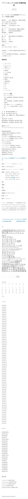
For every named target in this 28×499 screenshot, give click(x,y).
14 (16, 289)
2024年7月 (4, 350)
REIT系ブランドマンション (13, 233)
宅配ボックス (17, 208)
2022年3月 (4, 400)
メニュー (14, 9)
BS (22, 202)
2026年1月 (4, 317)
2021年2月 (4, 423)
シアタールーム (12, 250)
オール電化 (18, 245)
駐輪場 (14, 209)
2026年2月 (4, 316)
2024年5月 (4, 353)
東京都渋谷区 (5, 458)
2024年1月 (4, 360)
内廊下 (7, 208)
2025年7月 (4, 328)
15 (19, 289)
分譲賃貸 (11, 208)
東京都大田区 (5, 446)
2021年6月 (4, 416)
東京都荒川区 (5, 466)
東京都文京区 (5, 448)
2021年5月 (4, 417)
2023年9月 (4, 367)
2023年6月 (4, 373)
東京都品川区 (5, 442)
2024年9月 (4, 346)
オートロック (8, 245)
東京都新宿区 (5, 450)
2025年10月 (4, 323)
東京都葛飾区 (5, 467)
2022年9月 (4, 389)
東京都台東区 (10, 202)
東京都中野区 (5, 435)
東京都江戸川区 (5, 455)
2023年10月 (4, 366)
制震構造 (12, 264)
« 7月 (3, 296)
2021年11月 (4, 407)
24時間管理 (18, 202)
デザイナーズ (16, 206)
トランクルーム (7, 255)
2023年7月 (4, 371)
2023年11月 (4, 364)
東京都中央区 (5, 433)
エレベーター (19, 204)
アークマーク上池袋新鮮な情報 (8, 483)
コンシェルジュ (16, 248)
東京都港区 (4, 460)
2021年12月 (4, 405)
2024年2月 (4, 359)
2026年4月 (4, 312)
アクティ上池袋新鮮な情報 (7, 485)
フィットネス (17, 259)
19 (9, 291)
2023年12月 (4, 362)
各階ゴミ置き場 (20, 264)
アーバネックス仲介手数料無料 (14, 4)
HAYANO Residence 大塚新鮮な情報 (10, 487)
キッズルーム (15, 247)
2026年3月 (4, 314)
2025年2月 (4, 337)
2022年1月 (4, 403)
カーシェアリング (6, 247)
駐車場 (10, 209)
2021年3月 (4, 421)
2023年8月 (4, 369)
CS (2, 204)
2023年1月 (4, 382)
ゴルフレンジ (5, 250)
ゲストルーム (6, 249)
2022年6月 (4, 394)
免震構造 (11, 262)
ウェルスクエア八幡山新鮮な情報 (9, 482)
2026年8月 (4, 305)
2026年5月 (4, 310)
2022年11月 (4, 385)
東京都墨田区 (5, 444)
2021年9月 (4, 410)
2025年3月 (4, 335)
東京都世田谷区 (5, 432)
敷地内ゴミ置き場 (10, 268)
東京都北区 (4, 437)
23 (23, 291)
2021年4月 (4, 419)
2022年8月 (4, 391)
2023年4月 (4, 376)
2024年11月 (4, 342)
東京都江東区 (5, 457)
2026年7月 (4, 307)
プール (23, 258)
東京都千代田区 (5, 439)
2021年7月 (4, 414)
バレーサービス (18, 257)
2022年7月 (4, 392)
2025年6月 (4, 330)
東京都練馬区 (5, 464)
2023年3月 (4, 378)
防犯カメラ (6, 209)
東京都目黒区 (5, 462)
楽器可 (22, 268)
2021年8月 (4, 412)
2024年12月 (4, 341)
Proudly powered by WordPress (8, 496)
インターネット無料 (11, 241)
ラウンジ (4, 208)
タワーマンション (9, 206)
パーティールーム (7, 259)
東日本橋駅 (13, 177)
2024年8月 (4, 348)
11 (5, 289)
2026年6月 (4, 309)
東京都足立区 (5, 471)
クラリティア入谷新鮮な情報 (8, 480)
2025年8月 (4, 326)
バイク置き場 (22, 206)
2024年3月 (4, 357)
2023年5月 (4, 375)
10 (2, 289)
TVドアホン (5, 204)
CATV (24, 202)
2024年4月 (4, 355)
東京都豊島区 (5, 469)
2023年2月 (4, 380)
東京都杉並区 (5, 451)
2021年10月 (4, 408)
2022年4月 (4, 398)
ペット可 (6, 260)
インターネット (12, 204)
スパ (18, 250)
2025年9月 (4, 325)
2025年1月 (4, 339)
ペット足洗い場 (16, 260)
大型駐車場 (6, 266)
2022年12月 (4, 383)
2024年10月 (4, 344)
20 (12, 291)
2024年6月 (4, 351)
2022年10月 (4, 387)
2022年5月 (4, 396)
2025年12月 (4, 319)
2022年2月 (4, 401)
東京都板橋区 (5, 453)
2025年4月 (4, 334)
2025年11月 (4, 321)
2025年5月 (4, 332)
